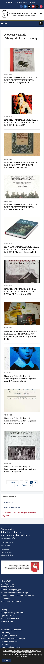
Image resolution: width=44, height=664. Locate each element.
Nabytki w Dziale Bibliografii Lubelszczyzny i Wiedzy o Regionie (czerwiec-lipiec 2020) (20, 420)
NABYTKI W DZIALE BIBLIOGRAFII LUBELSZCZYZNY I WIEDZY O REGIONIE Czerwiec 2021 (21, 165)
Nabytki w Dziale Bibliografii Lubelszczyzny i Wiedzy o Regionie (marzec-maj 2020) (20, 469)
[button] (4, 23)
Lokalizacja (8, 2)
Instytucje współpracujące (11, 590)
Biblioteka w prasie (8, 584)
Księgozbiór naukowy (12, 508)
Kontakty (33, 2)
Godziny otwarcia (21, 2)
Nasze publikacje (7, 587)
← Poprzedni (12, 482)
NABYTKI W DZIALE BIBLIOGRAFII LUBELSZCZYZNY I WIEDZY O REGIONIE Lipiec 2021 (21, 122)
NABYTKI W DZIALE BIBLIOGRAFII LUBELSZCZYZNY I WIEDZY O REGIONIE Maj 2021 (21, 207)
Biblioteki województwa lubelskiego (14, 593)
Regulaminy (5, 633)
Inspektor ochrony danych (11, 647)
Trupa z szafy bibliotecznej (11, 601)
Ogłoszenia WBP (7, 616)
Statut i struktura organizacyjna (13, 639)
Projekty (4, 610)
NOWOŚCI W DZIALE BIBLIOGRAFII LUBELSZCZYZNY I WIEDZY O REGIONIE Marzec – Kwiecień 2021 (21, 249)
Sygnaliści (5, 644)
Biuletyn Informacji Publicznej (12, 613)
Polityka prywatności (9, 636)
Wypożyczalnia (9, 502)
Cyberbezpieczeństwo (9, 641)
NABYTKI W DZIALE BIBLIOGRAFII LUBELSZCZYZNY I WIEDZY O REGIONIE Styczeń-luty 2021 (21, 291)
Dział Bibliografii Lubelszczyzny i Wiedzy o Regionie (19, 514)
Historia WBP (6, 581)
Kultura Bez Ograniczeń (10, 618)
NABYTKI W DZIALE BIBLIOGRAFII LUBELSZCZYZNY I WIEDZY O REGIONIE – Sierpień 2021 (21, 80)
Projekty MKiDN (7, 621)
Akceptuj (6, 660)
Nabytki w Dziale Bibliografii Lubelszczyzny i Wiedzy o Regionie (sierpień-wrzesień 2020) (20, 378)
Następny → (26, 485)
